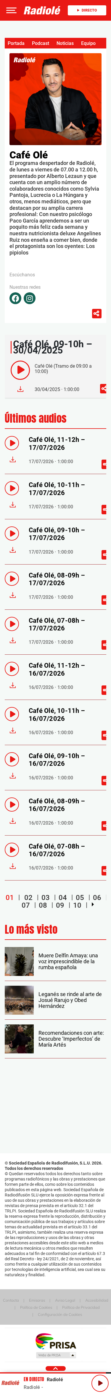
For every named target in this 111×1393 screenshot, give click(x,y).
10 (77, 905)
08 (43, 905)
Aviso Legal (65, 1300)
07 (26, 905)
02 (28, 897)
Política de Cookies (36, 1307)
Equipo (88, 43)
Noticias (65, 43)
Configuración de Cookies (60, 1314)
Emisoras (37, 1300)
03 (45, 897)
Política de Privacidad (81, 1307)
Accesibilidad (96, 1300)
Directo (89, 10)
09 (60, 905)
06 (97, 897)
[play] (20, 370)
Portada (16, 43)
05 (80, 897)
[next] (93, 904)
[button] (11, 10)
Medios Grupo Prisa (56, 1355)
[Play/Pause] (100, 1383)
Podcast (40, 43)
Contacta (11, 1300)
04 (63, 897)
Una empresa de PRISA (55, 1340)
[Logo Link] (42, 10)
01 (10, 897)
